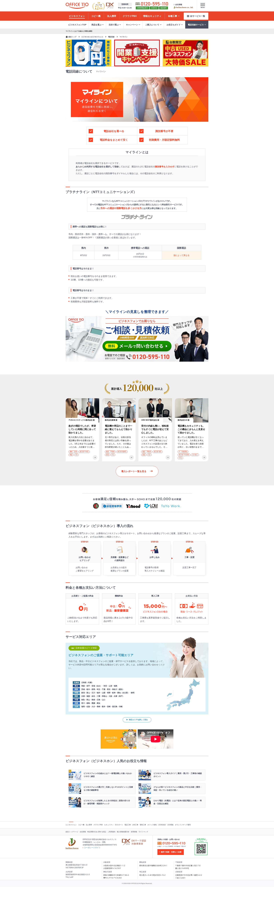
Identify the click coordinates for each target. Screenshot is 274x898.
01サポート (119, 825)
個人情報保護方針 (123, 832)
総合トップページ (72, 832)
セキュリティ (109, 825)
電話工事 (127, 825)
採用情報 (134, 832)
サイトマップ (143, 832)
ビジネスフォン (71, 825)
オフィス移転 (152, 825)
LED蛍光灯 (162, 825)
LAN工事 (135, 825)
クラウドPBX (98, 825)
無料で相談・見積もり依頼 (171, 852)
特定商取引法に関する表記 (96, 832)
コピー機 (81, 825)
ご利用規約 (111, 832)
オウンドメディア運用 (183, 825)
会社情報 (178, 5)
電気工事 (143, 825)
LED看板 (170, 825)
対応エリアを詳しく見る (138, 720)
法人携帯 (89, 825)
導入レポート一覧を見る (133, 471)
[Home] (77, 6)
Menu (203, 7)
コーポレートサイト (92, 848)
